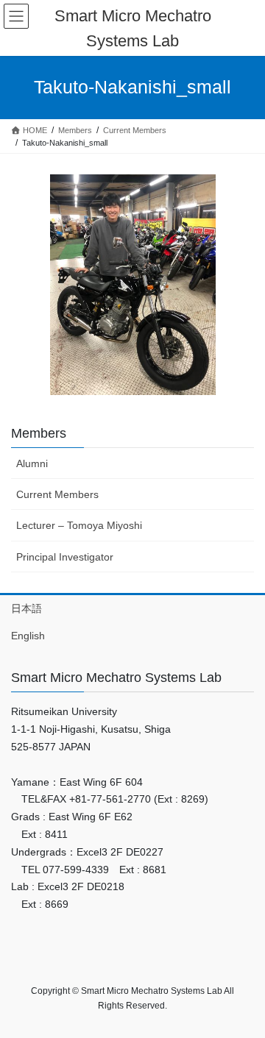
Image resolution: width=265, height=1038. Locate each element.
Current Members (57, 494)
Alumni (32, 463)
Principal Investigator (64, 557)
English (28, 635)
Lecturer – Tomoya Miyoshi (79, 525)
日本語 (26, 608)
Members (38, 433)
